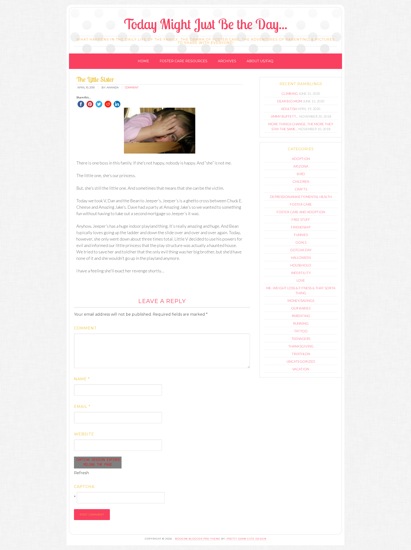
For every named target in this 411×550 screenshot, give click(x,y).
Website (84, 434)
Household (300, 265)
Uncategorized (301, 361)
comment (132, 87)
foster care (301, 204)
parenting (301, 316)
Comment (85, 328)
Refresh (81, 473)
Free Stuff (301, 219)
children (301, 181)
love (301, 280)
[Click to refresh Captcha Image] (98, 462)
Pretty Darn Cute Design (246, 538)
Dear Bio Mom (289, 101)
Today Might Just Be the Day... (205, 24)
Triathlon (301, 354)
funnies (301, 235)
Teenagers (300, 339)
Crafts (301, 189)
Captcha (84, 486)
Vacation (300, 369)
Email (82, 406)
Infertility (301, 273)
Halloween (301, 258)
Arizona (300, 166)
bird (301, 174)
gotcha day (301, 250)
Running (300, 323)
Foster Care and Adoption (301, 212)
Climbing (289, 94)
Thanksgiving (300, 346)
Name (82, 379)
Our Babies (300, 308)
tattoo (301, 331)
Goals (300, 242)
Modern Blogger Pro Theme (197, 538)
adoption (301, 159)
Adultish (289, 109)
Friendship (300, 227)
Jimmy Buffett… (284, 116)
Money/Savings (301, 301)
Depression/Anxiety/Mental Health (301, 197)
